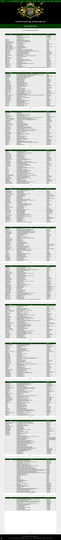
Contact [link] (48, 1)
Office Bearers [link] (28, 1)
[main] (30, 21)
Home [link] (11, 1)
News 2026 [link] (43, 1)
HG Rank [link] (34, 1)
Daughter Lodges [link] (16, 1)
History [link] (52, 1)
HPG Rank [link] (38, 1)
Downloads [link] (56, 1)
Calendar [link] (22, 1)
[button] (60, 1)
